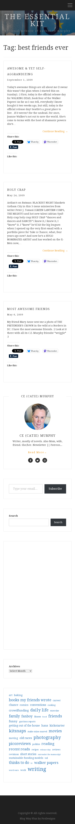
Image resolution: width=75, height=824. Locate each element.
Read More (37, 452)
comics (24, 705)
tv (32, 763)
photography (47, 737)
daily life (39, 710)
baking (18, 695)
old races (26, 738)
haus (44, 725)
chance (13, 705)
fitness (37, 716)
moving (13, 738)
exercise (54, 710)
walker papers (46, 763)
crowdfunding (19, 710)
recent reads (19, 749)
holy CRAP (16, 189)
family (14, 716)
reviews (56, 749)
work (23, 770)
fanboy (27, 716)
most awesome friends (28, 309)
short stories (28, 754)
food (44, 717)
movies (55, 731)
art (10, 695)
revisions (14, 754)
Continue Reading (55, 131)
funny (13, 721)
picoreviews (20, 743)
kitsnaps (17, 730)
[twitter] (37, 460)
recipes (35, 749)
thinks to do (19, 763)
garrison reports (27, 721)
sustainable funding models (26, 758)
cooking (51, 705)
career (57, 700)
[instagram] (44, 460)
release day (45, 750)
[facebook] (30, 460)
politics (36, 744)
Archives (14, 666)
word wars (14, 770)
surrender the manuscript (49, 754)
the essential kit (37, 20)
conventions (38, 705)
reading (48, 744)
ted (46, 758)
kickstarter (57, 725)
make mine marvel (37, 731)
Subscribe (55, 488)
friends (55, 716)
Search (13, 515)
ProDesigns (48, 818)
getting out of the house (24, 725)
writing (37, 769)
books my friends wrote (30, 700)
